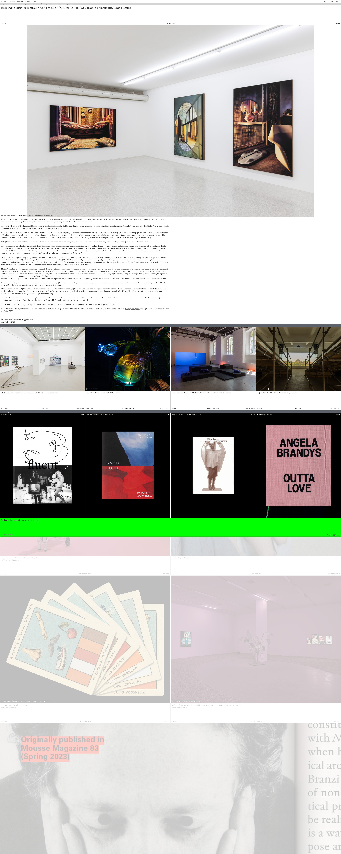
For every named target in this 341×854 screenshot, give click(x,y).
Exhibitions (28, 1)
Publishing (20, 1)
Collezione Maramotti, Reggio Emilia (18, 319)
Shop (35, 1)
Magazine (12, 1)
